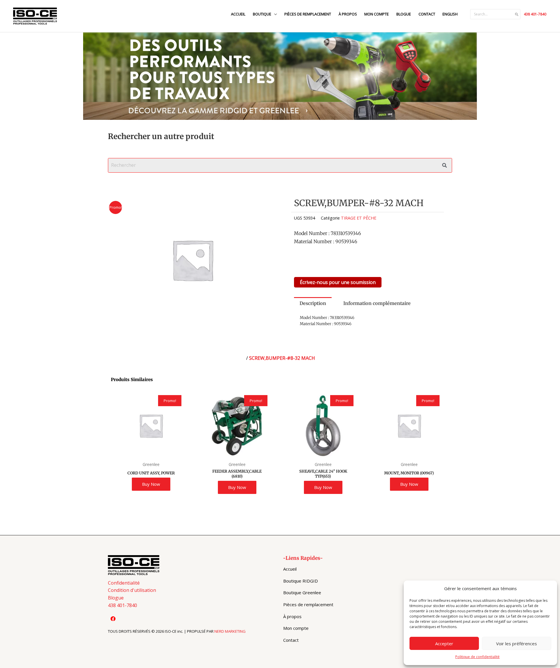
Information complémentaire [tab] (377, 303)
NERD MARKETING (230, 631)
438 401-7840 (535, 14)
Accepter (444, 643)
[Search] (516, 14)
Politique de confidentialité (477, 656)
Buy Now (151, 484)
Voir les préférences (516, 643)
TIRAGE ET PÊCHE (358, 218)
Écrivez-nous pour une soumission (338, 282)
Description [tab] (313, 303)
